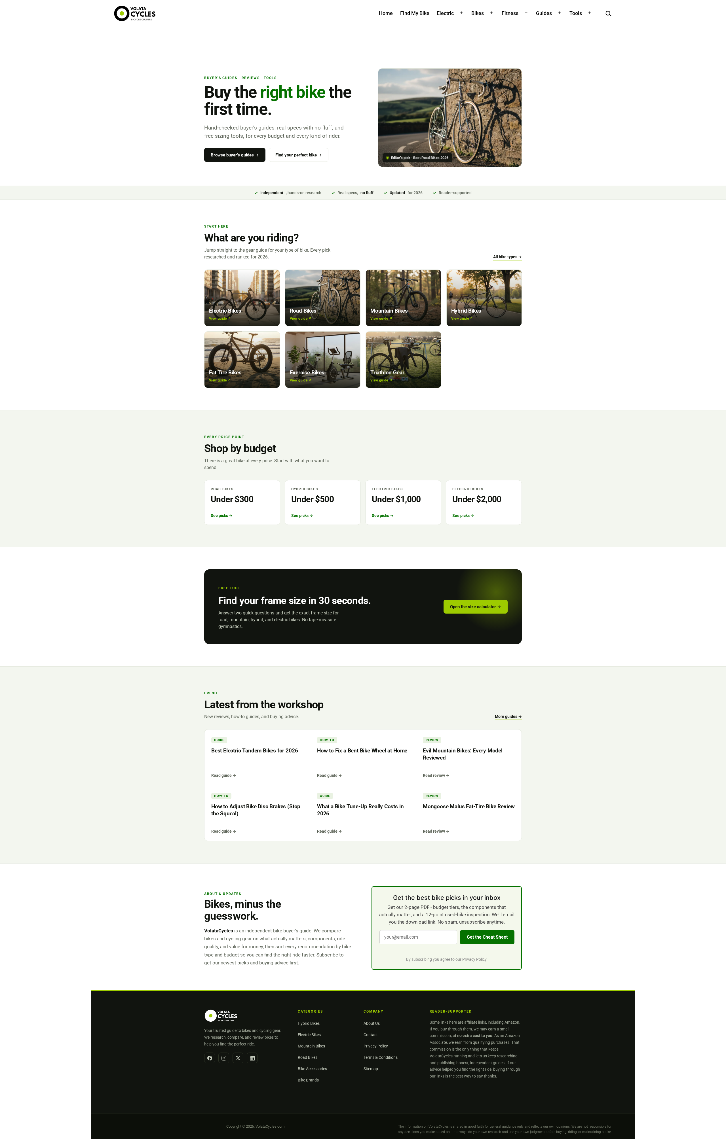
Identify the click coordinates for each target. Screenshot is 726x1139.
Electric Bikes (309, 1034)
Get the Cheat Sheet (487, 937)
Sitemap (371, 1068)
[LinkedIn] (252, 1058)
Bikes (477, 13)
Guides (544, 13)
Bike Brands (308, 1080)
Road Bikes (307, 1057)
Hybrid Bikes (309, 1023)
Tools (575, 13)
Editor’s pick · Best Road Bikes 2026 (419, 158)
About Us (372, 1023)
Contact (371, 1034)
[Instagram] (223, 1058)
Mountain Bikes (311, 1046)
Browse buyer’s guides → (235, 155)
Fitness (510, 13)
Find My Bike (414, 13)
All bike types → (507, 256)
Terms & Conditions (381, 1057)
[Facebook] (209, 1058)
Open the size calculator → (475, 606)
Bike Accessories (312, 1068)
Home (386, 13)
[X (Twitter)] (238, 1058)
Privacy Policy (474, 959)
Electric (445, 13)
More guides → (508, 716)
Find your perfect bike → (298, 155)
